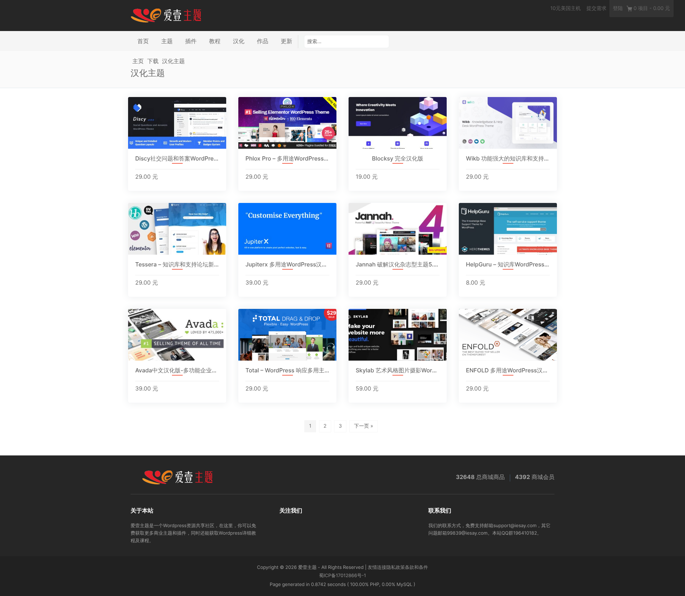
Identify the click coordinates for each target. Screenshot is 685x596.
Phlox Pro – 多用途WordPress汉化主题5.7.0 (287, 158)
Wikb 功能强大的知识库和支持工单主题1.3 (508, 158)
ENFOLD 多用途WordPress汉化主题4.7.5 (508, 370)
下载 (153, 61)
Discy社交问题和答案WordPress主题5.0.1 (177, 158)
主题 (167, 41)
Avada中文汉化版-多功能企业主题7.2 (177, 370)
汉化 (238, 41)
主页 (138, 61)
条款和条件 (416, 567)
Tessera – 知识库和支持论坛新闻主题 (177, 264)
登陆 (618, 8)
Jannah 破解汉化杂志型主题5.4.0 (398, 264)
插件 (191, 41)
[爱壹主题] (166, 15)
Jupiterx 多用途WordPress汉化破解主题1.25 (287, 264)
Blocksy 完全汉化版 (397, 158)
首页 (143, 41)
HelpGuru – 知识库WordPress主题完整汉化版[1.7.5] (508, 264)
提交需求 (597, 8)
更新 (286, 41)
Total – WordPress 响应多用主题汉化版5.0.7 (287, 370)
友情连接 (377, 567)
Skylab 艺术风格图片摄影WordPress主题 (398, 370)
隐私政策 (395, 567)
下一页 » (363, 426)
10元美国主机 (565, 8)
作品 (262, 41)
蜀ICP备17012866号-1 (342, 576)
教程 (214, 41)
